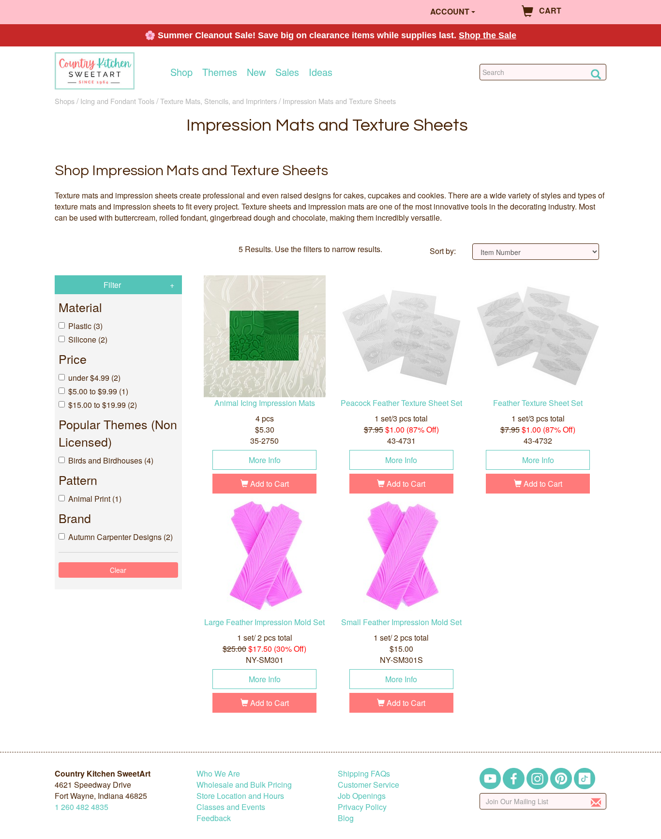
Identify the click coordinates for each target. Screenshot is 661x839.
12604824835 (81, 806)
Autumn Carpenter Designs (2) (120, 536)
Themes (219, 72)
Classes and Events (230, 806)
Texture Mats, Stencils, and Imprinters (218, 101)
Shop (181, 72)
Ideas (320, 72)
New (256, 72)
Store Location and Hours (240, 795)
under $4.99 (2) (94, 377)
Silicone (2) (87, 339)
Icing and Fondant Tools (117, 101)
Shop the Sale (487, 35)
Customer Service (368, 784)
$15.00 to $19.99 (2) (102, 404)
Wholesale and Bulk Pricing (244, 784)
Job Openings (362, 795)
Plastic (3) (85, 325)
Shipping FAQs (364, 773)
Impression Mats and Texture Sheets (339, 101)
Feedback (213, 818)
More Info (265, 459)
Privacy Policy (362, 806)
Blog (346, 818)
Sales (287, 72)
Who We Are (218, 773)
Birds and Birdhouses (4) (110, 460)
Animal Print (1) (94, 498)
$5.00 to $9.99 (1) (98, 391)
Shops (65, 101)
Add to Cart (268, 483)
